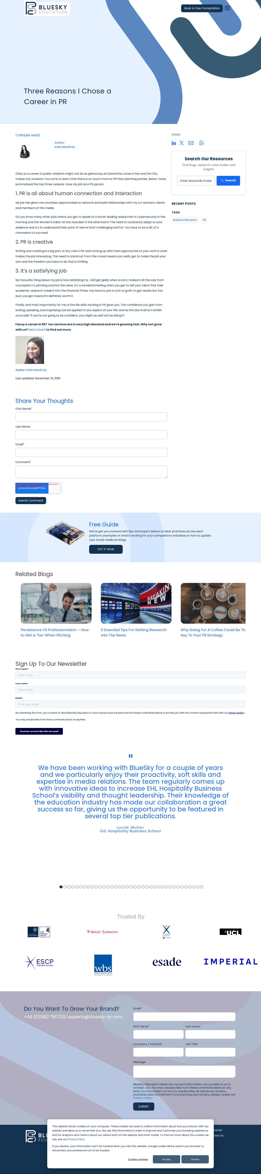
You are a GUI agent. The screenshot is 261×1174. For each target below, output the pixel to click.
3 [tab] (68, 886)
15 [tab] (115, 886)
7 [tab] (84, 886)
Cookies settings (138, 1159)
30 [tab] (174, 886)
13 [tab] (107, 886)
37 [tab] (201, 886)
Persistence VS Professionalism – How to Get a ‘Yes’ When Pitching (55, 632)
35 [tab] (193, 886)
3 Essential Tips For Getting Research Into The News (134, 632)
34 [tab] (189, 886)
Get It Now (105, 549)
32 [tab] (182, 886)
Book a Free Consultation (202, 8)
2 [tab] (64, 886)
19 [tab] (131, 886)
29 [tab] (170, 886)
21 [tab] (139, 886)
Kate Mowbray (36, 370)
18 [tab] (127, 886)
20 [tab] (135, 886)
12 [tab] (103, 886)
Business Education (185, 220)
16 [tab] (119, 886)
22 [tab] (143, 886)
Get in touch (37, 330)
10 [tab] (96, 886)
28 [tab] (166, 886)
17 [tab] (123, 886)
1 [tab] (60, 886)
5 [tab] (76, 886)
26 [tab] (158, 886)
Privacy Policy (76, 1139)
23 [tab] (146, 886)
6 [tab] (80, 886)
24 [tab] (150, 886)
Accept (166, 1159)
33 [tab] (185, 886)
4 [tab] (72, 886)
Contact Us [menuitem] (216, 1135)
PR (204, 220)
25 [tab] (154, 886)
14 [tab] (111, 886)
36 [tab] (197, 886)
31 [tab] (178, 886)
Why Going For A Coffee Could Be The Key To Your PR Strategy (214, 632)
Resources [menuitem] (215, 1130)
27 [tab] (162, 886)
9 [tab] (92, 886)
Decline (195, 1159)
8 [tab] (88, 886)
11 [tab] (100, 886)
